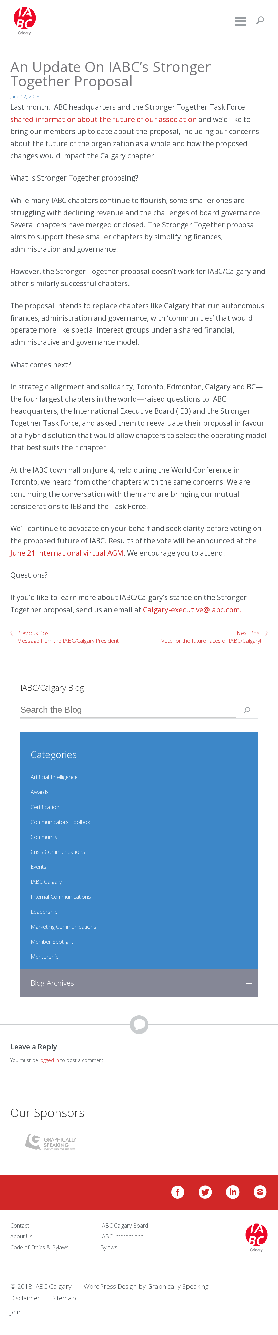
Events (38, 867)
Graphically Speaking (178, 1286)
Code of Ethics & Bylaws (39, 1247)
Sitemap (64, 1298)
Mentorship (45, 956)
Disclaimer (25, 1298)
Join (15, 1311)
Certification (45, 807)
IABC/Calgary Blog (52, 687)
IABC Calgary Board (124, 1225)
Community (44, 837)
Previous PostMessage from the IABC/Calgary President (68, 636)
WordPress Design (110, 1286)
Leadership (44, 911)
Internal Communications (61, 896)
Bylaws (108, 1247)
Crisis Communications (58, 852)
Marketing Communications (63, 926)
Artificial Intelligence (54, 777)
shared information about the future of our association (104, 119)
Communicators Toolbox (60, 822)
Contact (19, 1225)
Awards (40, 792)
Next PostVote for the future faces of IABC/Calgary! (211, 636)
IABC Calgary (46, 881)
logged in (49, 1060)
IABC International (122, 1236)
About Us (21, 1236)
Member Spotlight (52, 941)
